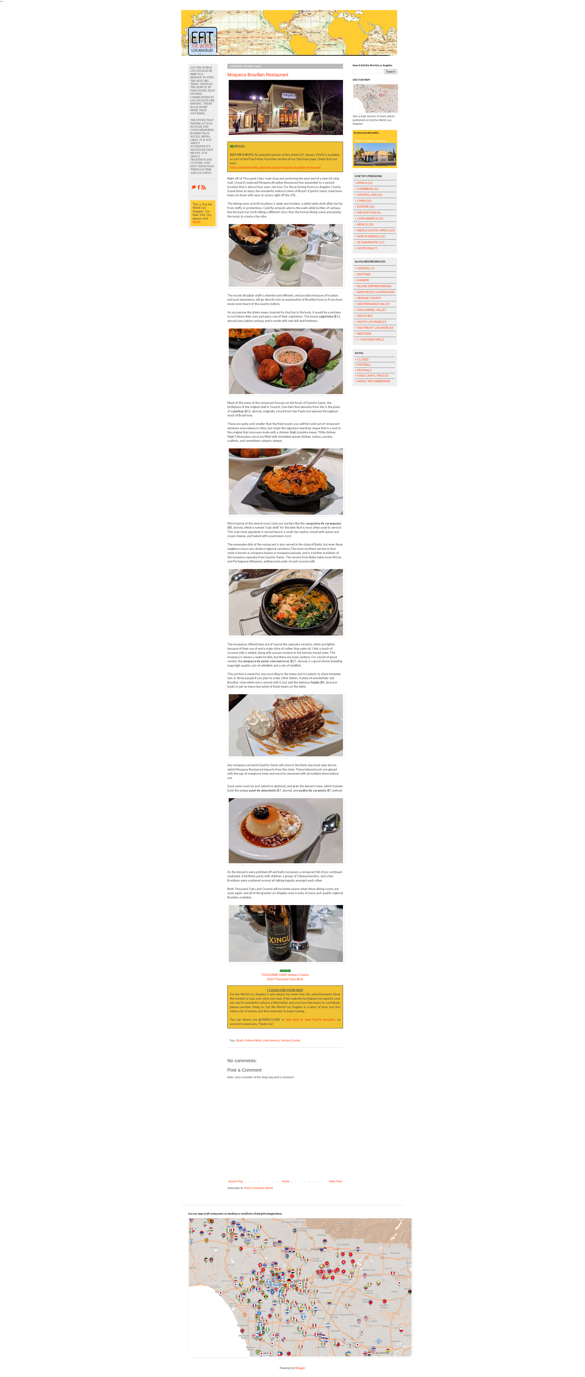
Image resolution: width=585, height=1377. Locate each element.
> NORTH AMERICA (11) (370, 236)
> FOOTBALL (363, 364)
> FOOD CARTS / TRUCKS (371, 375)
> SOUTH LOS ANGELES (370, 321)
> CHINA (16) (363, 200)
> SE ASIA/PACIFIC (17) (369, 242)
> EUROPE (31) (365, 206)
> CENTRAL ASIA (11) (368, 194)
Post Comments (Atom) (258, 1188)
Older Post (335, 1181)
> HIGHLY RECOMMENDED (372, 381)
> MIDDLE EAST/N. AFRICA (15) (375, 230)
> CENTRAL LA (364, 268)
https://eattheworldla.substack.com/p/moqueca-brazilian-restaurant (275, 167)
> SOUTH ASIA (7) (366, 248)
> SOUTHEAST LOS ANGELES (374, 327)
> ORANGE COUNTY (368, 298)
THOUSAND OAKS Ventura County (285, 975)
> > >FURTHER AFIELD (369, 339)
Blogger (300, 1368)
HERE (197, 222)
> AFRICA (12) (363, 183)
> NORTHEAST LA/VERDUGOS (375, 292)
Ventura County (290, 1040)
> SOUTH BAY (364, 316)
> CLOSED (362, 359)
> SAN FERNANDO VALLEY (372, 304)
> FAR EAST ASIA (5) (368, 212)
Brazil (240, 1040)
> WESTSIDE (363, 333)
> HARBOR (362, 280)
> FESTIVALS (363, 370)
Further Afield (253, 1040)
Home (286, 1181)
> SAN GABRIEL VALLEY (370, 310)
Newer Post (236, 1181)
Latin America (271, 1040)
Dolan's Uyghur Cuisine (370, 141)
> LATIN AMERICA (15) (369, 218)
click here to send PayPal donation (310, 1019)
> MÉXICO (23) (364, 224)
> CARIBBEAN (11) (367, 189)
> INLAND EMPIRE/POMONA (373, 286)
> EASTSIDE (363, 274)
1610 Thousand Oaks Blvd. (285, 979)
